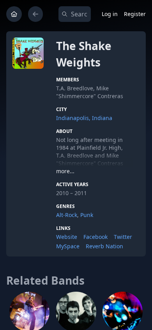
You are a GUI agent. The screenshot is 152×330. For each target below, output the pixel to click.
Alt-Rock (66, 215)
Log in (110, 14)
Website (66, 236)
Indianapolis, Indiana (84, 118)
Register (135, 14)
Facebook (95, 236)
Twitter (123, 236)
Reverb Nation (104, 246)
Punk (86, 215)
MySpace (68, 246)
